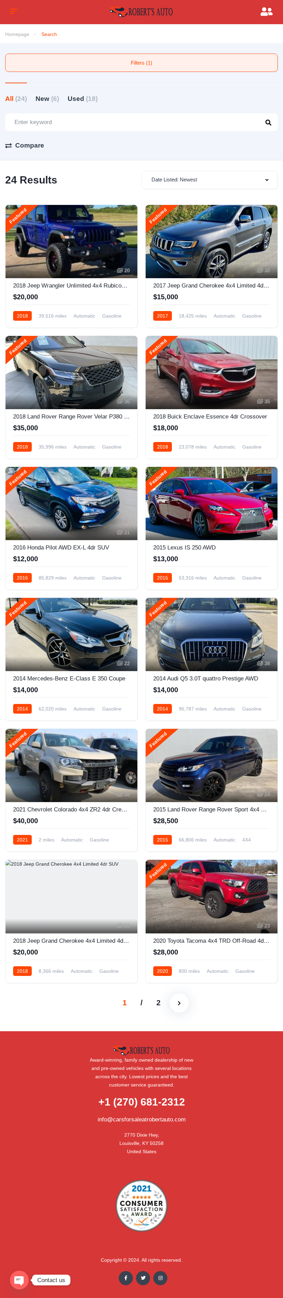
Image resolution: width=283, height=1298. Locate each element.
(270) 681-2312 (141, 1102)
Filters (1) (141, 63)
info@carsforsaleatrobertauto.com (142, 1119)
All (16, 98)
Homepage (17, 34)
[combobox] (210, 180)
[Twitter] (143, 1278)
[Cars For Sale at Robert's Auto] (142, 12)
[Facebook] (126, 1278)
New (47, 98)
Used (83, 98)
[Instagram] (160, 1278)
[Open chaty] (19, 1280)
